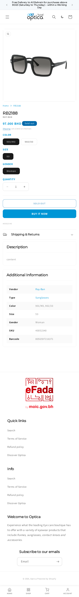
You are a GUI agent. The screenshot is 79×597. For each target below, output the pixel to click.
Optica (33, 578)
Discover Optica (16, 455)
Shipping (6, 128)
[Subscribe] (58, 561)
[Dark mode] (62, 17)
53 (10, 157)
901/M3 (13, 142)
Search (11, 430)
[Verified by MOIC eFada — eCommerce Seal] (39, 409)
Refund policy (15, 446)
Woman (13, 171)
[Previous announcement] (7, 5)
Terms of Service (17, 438)
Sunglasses (42, 297)
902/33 (31, 142)
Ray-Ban (40, 289)
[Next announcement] (72, 5)
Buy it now (40, 213)
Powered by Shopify (46, 578)
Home (6, 106)
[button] (7, 17)
